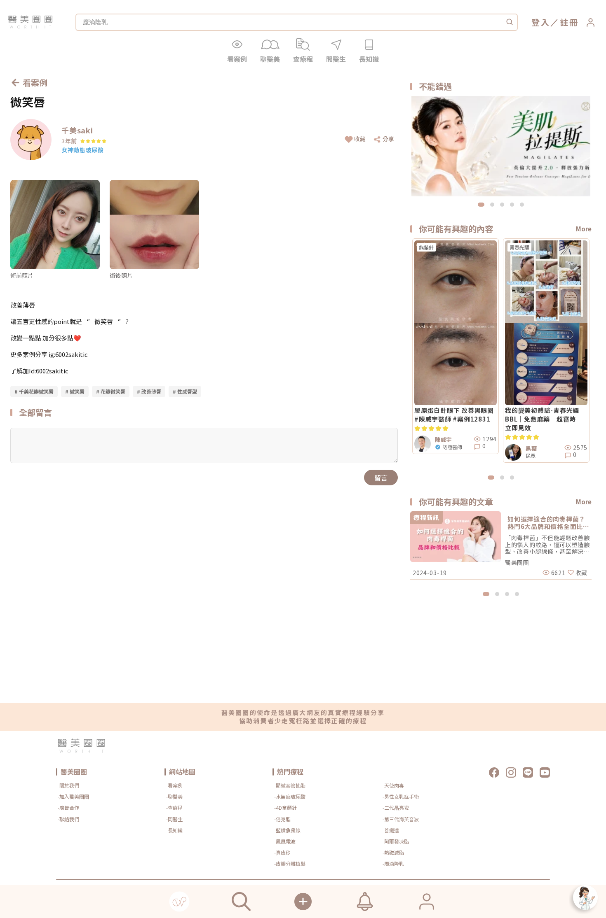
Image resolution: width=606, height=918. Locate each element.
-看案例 (174, 785)
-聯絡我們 (68, 818)
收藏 (360, 139)
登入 (540, 22)
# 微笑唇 (75, 391)
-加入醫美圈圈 (73, 796)
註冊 (569, 22)
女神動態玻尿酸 (82, 150)
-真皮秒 (282, 852)
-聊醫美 (174, 796)
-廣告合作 (68, 807)
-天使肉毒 (393, 785)
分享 (388, 139)
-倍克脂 (282, 818)
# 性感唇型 (185, 391)
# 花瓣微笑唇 (110, 391)
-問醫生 (174, 818)
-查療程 (174, 807)
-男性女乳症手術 (401, 796)
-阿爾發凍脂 (396, 841)
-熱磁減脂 (393, 852)
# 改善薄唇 (149, 391)
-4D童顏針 (285, 807)
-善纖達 (391, 830)
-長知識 (174, 830)
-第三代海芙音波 (401, 818)
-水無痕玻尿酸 (289, 796)
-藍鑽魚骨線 (287, 830)
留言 (381, 477)
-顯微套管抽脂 (289, 785)
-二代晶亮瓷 (396, 807)
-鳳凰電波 (285, 841)
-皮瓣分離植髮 (289, 863)
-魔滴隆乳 (393, 863)
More (584, 228)
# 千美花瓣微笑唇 (34, 391)
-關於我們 (68, 785)
